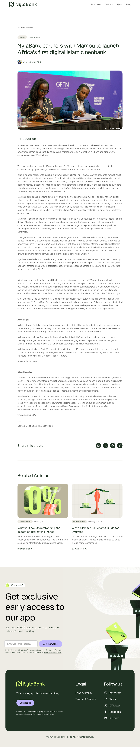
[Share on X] (105, 445)
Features (96, 4)
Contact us (25, 702)
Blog (128, 4)
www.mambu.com (27, 414)
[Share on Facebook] (112, 445)
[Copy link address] (119, 445)
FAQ (119, 4)
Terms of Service (86, 699)
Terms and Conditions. (53, 652)
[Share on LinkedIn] (98, 445)
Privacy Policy (83, 692)
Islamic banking (84, 166)
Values (109, 4)
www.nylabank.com (27, 361)
